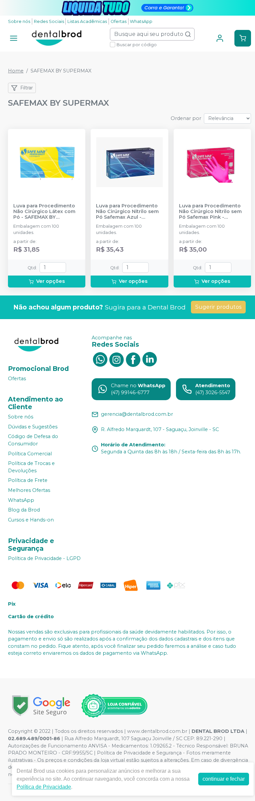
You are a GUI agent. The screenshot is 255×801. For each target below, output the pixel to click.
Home (16, 71)
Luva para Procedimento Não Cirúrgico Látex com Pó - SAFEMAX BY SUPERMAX (44, 211)
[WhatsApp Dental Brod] (100, 359)
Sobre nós (19, 21)
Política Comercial (30, 454)
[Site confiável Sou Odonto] (114, 706)
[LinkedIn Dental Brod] (149, 359)
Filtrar (26, 88)
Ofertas (119, 21)
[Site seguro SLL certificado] (41, 706)
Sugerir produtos (218, 307)
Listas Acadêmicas (87, 21)
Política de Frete (27, 481)
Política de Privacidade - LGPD (44, 558)
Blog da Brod (24, 510)
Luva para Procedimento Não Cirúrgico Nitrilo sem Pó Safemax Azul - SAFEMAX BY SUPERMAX (127, 211)
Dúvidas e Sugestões (32, 427)
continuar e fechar (224, 779)
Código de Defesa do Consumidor (33, 440)
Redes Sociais (49, 21)
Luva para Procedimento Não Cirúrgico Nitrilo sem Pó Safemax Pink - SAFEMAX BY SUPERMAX (210, 211)
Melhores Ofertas (29, 490)
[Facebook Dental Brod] (133, 359)
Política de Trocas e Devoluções (31, 467)
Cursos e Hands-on (31, 520)
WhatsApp (141, 21)
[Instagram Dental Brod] (116, 359)
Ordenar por (186, 118)
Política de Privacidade (44, 787)
